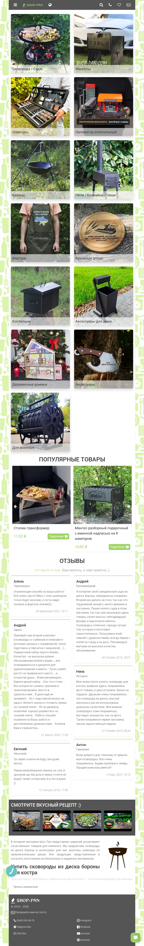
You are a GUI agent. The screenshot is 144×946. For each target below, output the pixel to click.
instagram (85, 920)
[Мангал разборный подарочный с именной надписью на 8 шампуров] (41, 495)
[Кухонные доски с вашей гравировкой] (103, 232)
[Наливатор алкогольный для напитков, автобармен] (102, 495)
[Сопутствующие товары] (103, 358)
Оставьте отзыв (47, 570)
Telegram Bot (23, 926)
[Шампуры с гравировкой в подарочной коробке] (40, 106)
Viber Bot (21, 933)
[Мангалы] (103, 43)
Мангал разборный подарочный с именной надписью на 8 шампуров (40, 533)
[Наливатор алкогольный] (103, 106)
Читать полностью (25, 886)
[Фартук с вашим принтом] (40, 232)
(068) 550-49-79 (25, 920)
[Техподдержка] (128, 4)
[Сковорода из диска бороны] (40, 43)
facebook (85, 926)
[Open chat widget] (135, 937)
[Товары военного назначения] (40, 422)
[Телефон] (110, 4)
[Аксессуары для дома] (103, 295)
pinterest (85, 939)
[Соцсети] (119, 4)
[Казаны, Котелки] (40, 169)
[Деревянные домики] (40, 358)
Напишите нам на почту (31, 912)
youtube (85, 933)
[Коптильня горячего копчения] (40, 295)
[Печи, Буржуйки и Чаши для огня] (103, 169)
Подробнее (56, 547)
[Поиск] (101, 4)
